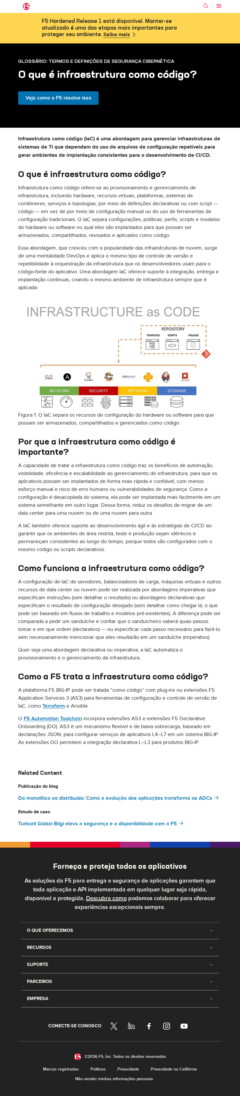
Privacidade (128, 1069)
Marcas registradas (61, 1069)
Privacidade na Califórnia (174, 1069)
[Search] (206, 6)
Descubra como (106, 898)
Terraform (53, 706)
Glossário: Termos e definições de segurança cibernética (96, 61)
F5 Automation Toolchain (53, 718)
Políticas (98, 1069)
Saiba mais (116, 34)
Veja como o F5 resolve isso (58, 98)
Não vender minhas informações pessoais (114, 1078)
